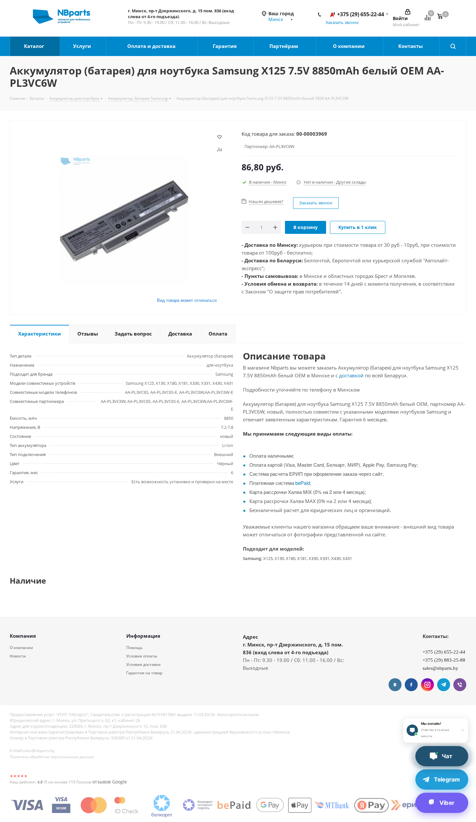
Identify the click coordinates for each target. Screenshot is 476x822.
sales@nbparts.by (38, 750)
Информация (143, 636)
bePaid (302, 482)
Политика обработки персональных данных (52, 756)
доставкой (351, 375)
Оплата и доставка (152, 46)
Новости (18, 656)
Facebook (411, 684)
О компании (349, 46)
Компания (23, 636)
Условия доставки (143, 664)
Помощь (134, 647)
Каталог (34, 46)
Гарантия (225, 46)
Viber (459, 684)
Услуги (82, 46)
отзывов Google (109, 782)
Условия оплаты (141, 656)
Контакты (411, 46)
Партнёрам (284, 46)
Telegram (443, 684)
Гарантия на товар (144, 673)
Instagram (427, 684)
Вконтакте (395, 684)
